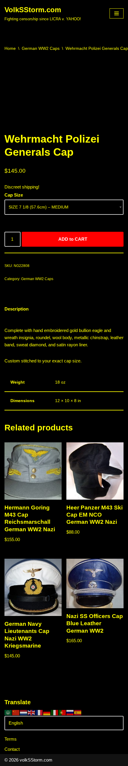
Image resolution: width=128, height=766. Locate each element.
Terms (10, 739)
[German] (47, 712)
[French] (39, 712)
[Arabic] (8, 712)
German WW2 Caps (41, 48)
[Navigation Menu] (117, 13)
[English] (31, 712)
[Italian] (55, 712)
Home (10, 48)
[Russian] (70, 712)
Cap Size (13, 194)
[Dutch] (24, 712)
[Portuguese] (62, 712)
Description (16, 308)
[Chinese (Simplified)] (16, 712)
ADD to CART (72, 239)
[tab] (16, 309)
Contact (12, 749)
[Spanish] (78, 712)
